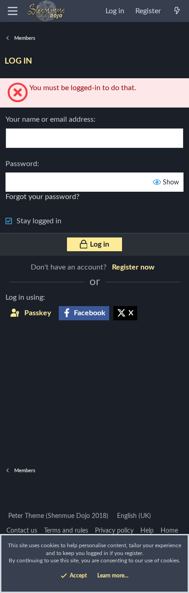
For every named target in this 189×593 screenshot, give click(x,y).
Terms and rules (66, 531)
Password (21, 163)
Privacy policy (114, 531)
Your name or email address (50, 119)
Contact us (21, 531)
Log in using (24, 297)
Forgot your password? (42, 196)
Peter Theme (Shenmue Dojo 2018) (57, 516)
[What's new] (177, 11)
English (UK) (133, 516)
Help (147, 531)
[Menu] (12, 11)
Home (169, 531)
